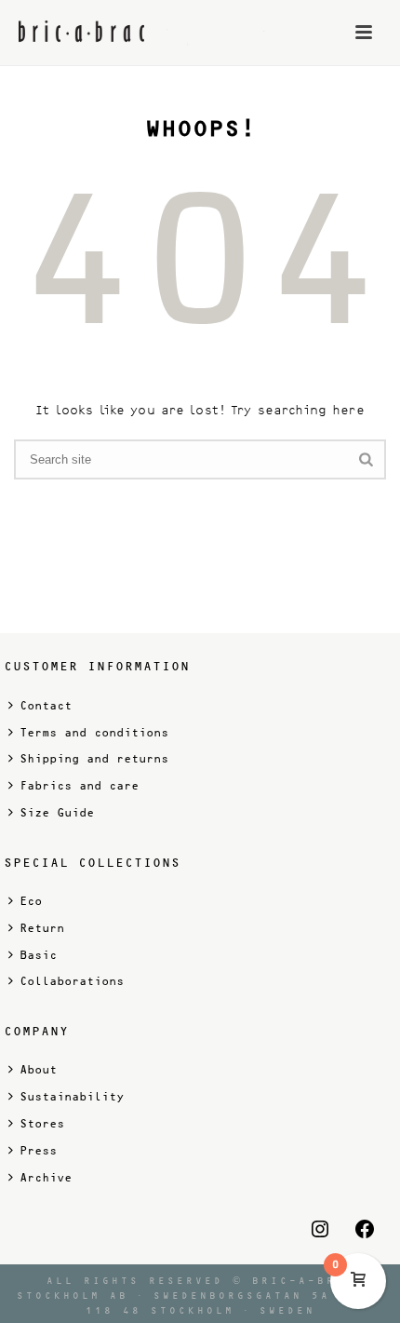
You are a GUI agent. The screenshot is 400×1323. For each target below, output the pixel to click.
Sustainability (72, 1096)
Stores (42, 1123)
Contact (46, 705)
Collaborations (72, 981)
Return (42, 928)
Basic (38, 955)
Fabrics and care (79, 785)
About (38, 1069)
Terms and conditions (94, 732)
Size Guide (57, 812)
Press (38, 1150)
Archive (46, 1177)
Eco (31, 901)
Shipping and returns (94, 758)
